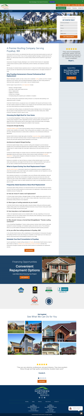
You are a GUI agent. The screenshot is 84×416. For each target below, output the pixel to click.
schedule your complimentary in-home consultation (29, 243)
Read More (42, 381)
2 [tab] (40, 378)
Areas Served (48, 401)
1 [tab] (38, 378)
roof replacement (26, 84)
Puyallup (32, 242)
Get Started (29, 250)
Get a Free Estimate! (68, 36)
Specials (69, 8)
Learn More (71, 77)
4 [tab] (43, 378)
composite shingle (36, 136)
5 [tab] (45, 378)
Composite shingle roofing (12, 128)
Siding (33, 401)
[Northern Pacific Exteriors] (5, 6)
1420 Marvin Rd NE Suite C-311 (33, 407)
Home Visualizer (61, 8)
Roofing (26, 401)
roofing (37, 78)
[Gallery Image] (16, 327)
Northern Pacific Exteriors (12, 169)
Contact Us (80, 8)
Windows (40, 401)
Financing (74, 8)
